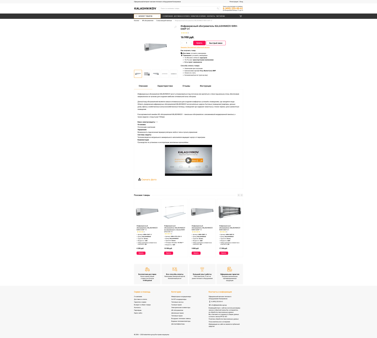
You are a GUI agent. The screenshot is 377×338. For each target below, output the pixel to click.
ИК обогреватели (147, 20)
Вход (241, 1)
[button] (240, 16)
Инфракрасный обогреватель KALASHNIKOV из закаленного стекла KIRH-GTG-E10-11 (174, 229)
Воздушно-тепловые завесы (181, 318)
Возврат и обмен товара (142, 305)
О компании (138, 296)
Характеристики (165, 86)
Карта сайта (138, 313)
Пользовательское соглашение (219, 322)
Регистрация (234, 1)
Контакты (137, 307)
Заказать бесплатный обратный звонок (195, 47)
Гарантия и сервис (140, 302)
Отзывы (186, 86)
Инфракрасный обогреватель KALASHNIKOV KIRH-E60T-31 (229, 228)
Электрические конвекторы (180, 307)
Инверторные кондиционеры (181, 296)
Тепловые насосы (177, 302)
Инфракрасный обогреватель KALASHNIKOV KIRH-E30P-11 (202, 228)
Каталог (136, 20)
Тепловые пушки (177, 316)
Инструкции (205, 86)
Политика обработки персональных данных (224, 319)
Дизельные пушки (177, 313)
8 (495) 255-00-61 (233, 8)
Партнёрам (137, 310)
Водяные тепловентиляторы (180, 321)
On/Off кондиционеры (178, 299)
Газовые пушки (176, 305)
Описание (143, 86)
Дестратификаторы (178, 324)
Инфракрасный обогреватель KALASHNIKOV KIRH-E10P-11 (147, 228)
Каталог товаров (145, 16)
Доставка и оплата (140, 299)
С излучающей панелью (164, 20)
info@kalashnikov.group (219, 305)
